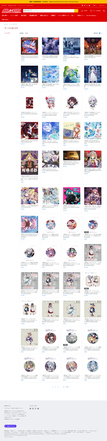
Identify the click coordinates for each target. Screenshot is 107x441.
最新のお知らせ (44, 15)
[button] (95, 11)
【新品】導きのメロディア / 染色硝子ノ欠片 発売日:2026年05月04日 (71, 85)
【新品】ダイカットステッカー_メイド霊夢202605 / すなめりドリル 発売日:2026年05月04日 (50, 320)
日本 (101, 5)
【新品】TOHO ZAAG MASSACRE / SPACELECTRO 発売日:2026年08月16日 (29, 57)
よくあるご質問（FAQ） (82, 431)
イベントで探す (14, 15)
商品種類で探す (33, 15)
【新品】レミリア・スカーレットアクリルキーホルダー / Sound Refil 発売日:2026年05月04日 (50, 114)
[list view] (102, 33)
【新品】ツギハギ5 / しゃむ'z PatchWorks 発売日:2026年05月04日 (50, 142)
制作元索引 (24, 15)
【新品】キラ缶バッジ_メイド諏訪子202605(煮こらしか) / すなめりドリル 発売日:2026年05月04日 (29, 377)
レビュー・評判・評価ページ (78, 432)
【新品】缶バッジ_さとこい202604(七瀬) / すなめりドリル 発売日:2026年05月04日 (71, 264)
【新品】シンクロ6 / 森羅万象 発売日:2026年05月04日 (29, 206)
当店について (57, 432)
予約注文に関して (22, 431)
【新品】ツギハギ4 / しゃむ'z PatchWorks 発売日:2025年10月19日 (71, 142)
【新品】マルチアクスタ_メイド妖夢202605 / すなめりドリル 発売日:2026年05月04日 (29, 292)
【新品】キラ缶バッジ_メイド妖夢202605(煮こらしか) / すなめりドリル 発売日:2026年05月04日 (71, 348)
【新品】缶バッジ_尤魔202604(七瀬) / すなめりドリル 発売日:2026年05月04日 (50, 236)
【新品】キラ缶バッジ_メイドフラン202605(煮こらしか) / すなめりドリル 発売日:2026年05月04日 (71, 377)
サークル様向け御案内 (66, 432)
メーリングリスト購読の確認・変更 (68, 431)
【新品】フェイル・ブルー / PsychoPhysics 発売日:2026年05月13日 (71, 57)
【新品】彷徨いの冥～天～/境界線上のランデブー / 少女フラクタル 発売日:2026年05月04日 (92, 207)
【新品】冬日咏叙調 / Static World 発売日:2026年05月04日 (50, 84)
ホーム (6, 24)
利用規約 (29, 431)
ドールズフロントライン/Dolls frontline (25, 5)
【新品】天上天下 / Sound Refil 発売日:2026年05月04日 (29, 141)
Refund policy (7, 432)
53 (63, 387)
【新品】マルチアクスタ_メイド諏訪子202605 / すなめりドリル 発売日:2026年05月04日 (71, 292)
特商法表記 (6, 431)
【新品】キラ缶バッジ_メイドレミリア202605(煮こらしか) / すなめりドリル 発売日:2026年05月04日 (50, 377)
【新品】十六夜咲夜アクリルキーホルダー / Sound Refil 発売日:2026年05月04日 (92, 114)
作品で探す (5, 15)
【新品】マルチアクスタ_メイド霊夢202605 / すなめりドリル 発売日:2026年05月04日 (92, 264)
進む (67, 387)
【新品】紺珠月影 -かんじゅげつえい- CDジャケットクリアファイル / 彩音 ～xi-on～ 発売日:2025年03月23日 (29, 178)
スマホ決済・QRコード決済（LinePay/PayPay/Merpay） (31, 432)
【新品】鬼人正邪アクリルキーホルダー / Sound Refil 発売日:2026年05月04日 (71, 114)
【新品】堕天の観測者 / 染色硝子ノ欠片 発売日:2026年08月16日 (50, 56)
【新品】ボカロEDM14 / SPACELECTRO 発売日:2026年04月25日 (71, 207)
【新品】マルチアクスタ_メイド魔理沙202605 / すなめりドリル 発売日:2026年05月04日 (50, 292)
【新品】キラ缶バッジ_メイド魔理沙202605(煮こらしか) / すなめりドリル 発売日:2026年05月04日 (92, 348)
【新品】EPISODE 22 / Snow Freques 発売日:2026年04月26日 (50, 169)
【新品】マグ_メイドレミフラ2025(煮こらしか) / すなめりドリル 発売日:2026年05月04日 (92, 292)
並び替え (22, 33)
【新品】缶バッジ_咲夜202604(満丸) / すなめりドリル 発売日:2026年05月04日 (29, 264)
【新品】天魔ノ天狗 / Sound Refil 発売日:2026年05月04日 (29, 84)
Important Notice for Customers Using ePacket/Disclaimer (32, 434)
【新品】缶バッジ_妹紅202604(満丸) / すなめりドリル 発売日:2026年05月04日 (71, 236)
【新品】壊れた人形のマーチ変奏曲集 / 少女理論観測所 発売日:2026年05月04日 (92, 170)
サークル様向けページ (63, 15)
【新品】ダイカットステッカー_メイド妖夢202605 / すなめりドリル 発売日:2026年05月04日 (71, 320)
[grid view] (100, 33)
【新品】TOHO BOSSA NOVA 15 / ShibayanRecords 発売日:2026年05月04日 (29, 235)
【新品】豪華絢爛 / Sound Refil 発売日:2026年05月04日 (92, 56)
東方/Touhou (4, 5)
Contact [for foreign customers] (52, 434)
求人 (72, 15)
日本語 (94, 5)
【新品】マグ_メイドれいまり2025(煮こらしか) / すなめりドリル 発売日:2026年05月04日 (29, 320)
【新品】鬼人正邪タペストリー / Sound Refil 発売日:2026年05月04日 (29, 114)
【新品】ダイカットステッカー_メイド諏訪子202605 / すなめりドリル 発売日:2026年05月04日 (29, 348)
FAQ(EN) (88, 432)
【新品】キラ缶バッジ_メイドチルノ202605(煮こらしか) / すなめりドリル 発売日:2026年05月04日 (92, 377)
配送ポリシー (47, 431)
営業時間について (55, 431)
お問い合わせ (5, 19)
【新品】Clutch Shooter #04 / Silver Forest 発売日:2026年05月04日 (92, 142)
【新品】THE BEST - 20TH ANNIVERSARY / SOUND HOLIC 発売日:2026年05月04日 (71, 163)
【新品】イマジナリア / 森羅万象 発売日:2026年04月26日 (50, 206)
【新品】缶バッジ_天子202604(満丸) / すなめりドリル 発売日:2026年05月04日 (92, 236)
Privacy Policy (15, 432)
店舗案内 (53, 15)
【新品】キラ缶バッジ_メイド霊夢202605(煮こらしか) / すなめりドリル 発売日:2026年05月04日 (50, 348)
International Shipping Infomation (11, 434)
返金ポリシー (13, 431)
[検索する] (76, 10)
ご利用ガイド (80, 15)
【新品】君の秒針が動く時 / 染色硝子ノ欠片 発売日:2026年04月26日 (92, 85)
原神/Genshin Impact (12, 5)
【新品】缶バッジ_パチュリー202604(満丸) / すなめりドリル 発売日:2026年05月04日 (50, 264)
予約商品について (49, 432)
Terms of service (92, 431)
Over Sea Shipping (91, 15)
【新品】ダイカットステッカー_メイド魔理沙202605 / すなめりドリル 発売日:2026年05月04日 (92, 320)
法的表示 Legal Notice (38, 431)
